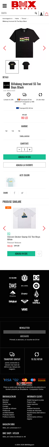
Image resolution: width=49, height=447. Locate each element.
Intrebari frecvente (33, 408)
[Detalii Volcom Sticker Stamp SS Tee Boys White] (24, 218)
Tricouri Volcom (14, 243)
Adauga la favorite (24, 165)
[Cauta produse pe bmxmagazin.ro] (36, 13)
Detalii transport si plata (35, 400)
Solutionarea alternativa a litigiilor (36, 413)
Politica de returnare (34, 410)
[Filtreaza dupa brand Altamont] (24, 293)
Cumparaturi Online (36, 389)
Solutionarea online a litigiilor (34, 418)
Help (28, 406)
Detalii (5, 77)
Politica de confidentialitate (8, 411)
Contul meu (7, 404)
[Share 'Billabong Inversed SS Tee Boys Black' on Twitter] (22, 192)
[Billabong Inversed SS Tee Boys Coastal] (11, 182)
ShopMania (24, 389)
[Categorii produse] (4, 6)
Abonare (24, 336)
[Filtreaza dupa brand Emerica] (13, 293)
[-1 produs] (19, 149)
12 (6, 131)
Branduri (6, 400)
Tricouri (24, 18)
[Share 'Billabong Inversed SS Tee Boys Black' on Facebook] (14, 192)
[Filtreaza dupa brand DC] (36, 278)
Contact (5, 406)
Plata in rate (31, 402)
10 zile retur (36, 359)
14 (13, 131)
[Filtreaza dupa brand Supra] (36, 301)
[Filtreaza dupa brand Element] (24, 278)
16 (19, 131)
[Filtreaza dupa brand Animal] (13, 285)
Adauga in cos (24, 157)
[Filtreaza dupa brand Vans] (24, 309)
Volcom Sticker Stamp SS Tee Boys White (23, 238)
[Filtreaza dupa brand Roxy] (24, 301)
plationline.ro (41, 387)
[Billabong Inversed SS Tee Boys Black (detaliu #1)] (26, 66)
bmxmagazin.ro (7, 18)
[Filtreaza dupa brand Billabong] (24, 285)
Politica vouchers (9, 417)
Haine (17, 18)
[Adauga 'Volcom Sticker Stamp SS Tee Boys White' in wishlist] (39, 253)
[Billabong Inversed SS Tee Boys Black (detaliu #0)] (12, 66)
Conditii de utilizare (9, 408)
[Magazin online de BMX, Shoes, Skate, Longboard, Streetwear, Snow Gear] (23, 5)
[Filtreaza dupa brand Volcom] (36, 293)
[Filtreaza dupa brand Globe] (13, 278)
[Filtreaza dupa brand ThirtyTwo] (13, 301)
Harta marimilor (32, 404)
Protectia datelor (8, 415)
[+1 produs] (29, 149)
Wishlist (5, 402)
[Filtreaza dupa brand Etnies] (36, 285)
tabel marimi (24, 136)
